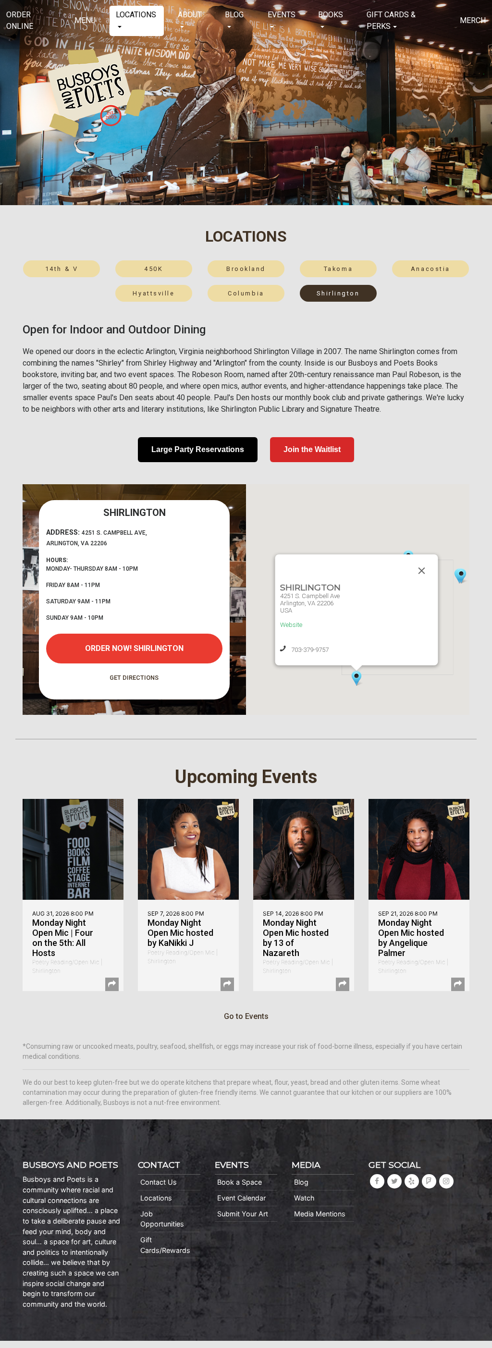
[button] (461, 576)
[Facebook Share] (112, 984)
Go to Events (246, 1016)
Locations (136, 14)
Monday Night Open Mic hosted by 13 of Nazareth (296, 937)
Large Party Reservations (197, 449)
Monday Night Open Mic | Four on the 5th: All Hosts (62, 937)
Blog (234, 14)
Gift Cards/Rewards (165, 1245)
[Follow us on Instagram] (446, 1181)
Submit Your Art (242, 1214)
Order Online (19, 20)
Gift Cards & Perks (391, 20)
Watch (304, 1198)
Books (330, 14)
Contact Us (158, 1182)
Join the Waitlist (312, 449)
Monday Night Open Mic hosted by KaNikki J (180, 933)
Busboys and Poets (96, 93)
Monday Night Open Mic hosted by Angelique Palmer (411, 937)
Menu (85, 20)
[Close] (421, 570)
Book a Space (239, 1182)
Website (291, 624)
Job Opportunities (162, 1219)
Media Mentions (319, 1214)
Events (281, 14)
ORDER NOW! (134, 648)
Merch (473, 20)
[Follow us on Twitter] (394, 1181)
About (190, 14)
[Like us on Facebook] (377, 1181)
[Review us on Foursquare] (429, 1181)
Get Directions (134, 677)
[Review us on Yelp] (412, 1181)
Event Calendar (241, 1198)
